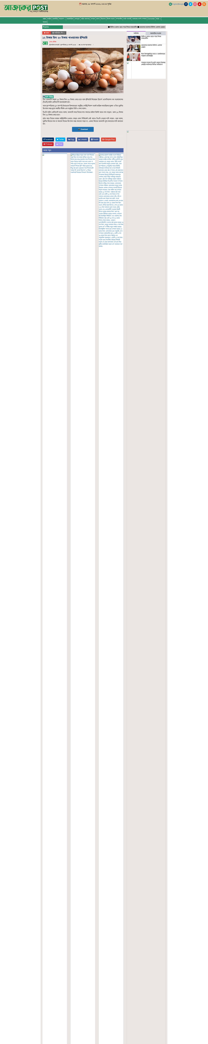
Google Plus (110, 139)
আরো (158, 19)
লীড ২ (63, 33)
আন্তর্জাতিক (70, 19)
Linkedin (83, 139)
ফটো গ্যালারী (127, 19)
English (175, 4)
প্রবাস (98, 19)
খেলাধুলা (77, 19)
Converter (151, 19)
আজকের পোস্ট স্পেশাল (139, 19)
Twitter (61, 139)
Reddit (95, 139)
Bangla (181, 4)
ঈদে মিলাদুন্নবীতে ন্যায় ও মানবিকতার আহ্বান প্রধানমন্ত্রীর (153, 55)
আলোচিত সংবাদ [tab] (155, 33)
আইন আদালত (85, 19)
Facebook (49, 139)
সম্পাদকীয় (119, 19)
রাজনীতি (55, 19)
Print (60, 144)
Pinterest (48, 144)
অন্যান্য (45, 22)
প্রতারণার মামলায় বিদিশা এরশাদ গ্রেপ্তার (137, 27)
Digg (72, 139)
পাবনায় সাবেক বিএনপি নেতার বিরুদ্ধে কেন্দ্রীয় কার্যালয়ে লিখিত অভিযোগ (153, 63)
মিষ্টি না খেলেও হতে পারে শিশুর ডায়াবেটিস (108, 27)
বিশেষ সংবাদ (111, 19)
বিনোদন (103, 19)
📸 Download (83, 129)
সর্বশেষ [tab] (136, 33)
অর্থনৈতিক (57, 33)
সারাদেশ (61, 19)
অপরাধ (93, 19)
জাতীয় (49, 19)
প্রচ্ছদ (44, 19)
